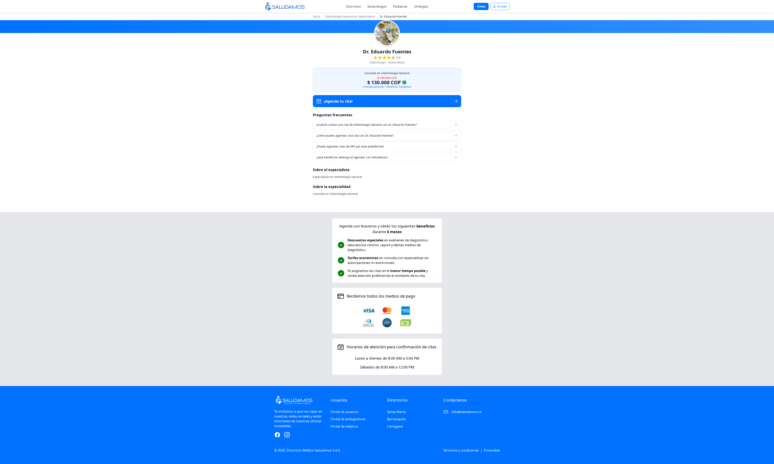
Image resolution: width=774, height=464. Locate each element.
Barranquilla (396, 419)
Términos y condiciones (461, 450)
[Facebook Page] (277, 435)
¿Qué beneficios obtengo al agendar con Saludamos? (352, 157)
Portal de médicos (344, 426)
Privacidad (492, 450)
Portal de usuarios (345, 412)
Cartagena (395, 426)
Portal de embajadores (348, 419)
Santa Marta (396, 412)
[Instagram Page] (287, 435)
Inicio (316, 16)
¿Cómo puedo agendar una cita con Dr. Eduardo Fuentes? (355, 135)
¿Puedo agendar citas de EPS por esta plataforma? (350, 146)
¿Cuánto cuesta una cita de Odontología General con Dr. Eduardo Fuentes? (366, 125)
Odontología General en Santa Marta (350, 16)
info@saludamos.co (467, 412)
